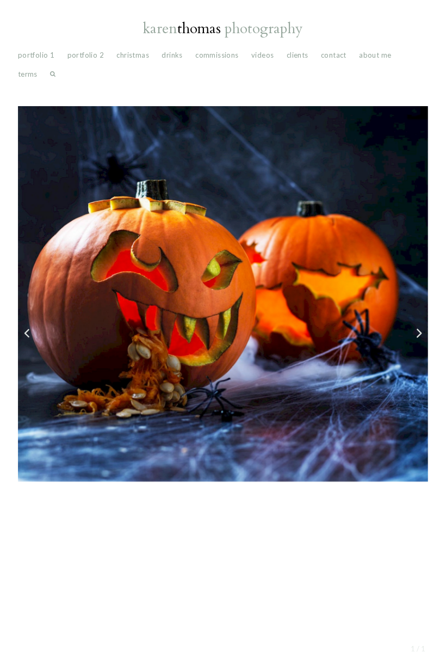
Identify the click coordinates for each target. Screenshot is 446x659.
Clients (297, 55)
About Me (375, 55)
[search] (52, 76)
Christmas (132, 55)
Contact (333, 55)
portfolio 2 (85, 55)
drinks (172, 55)
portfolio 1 (36, 55)
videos (262, 55)
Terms (28, 74)
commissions (216, 55)
